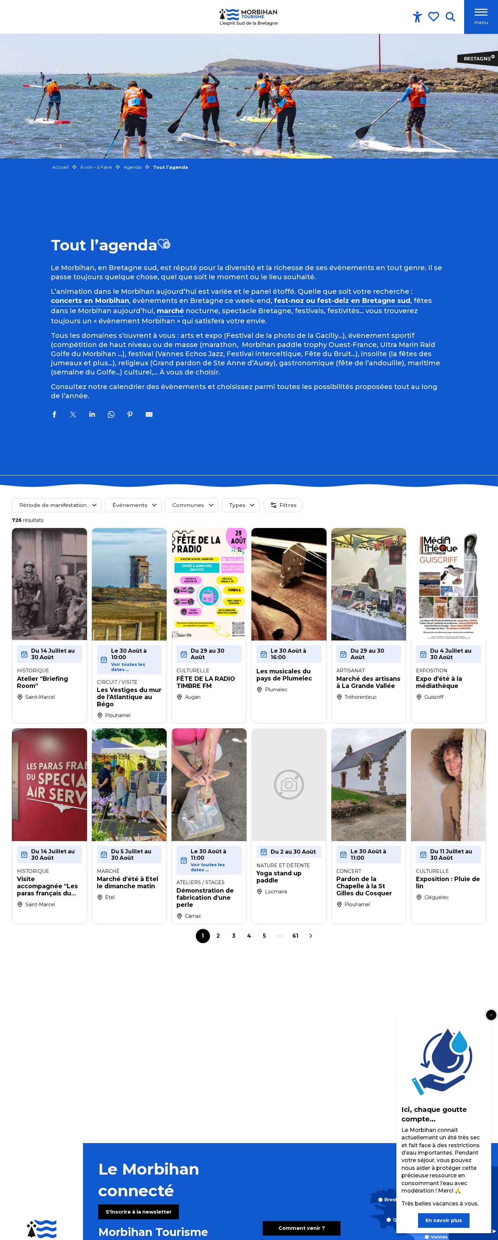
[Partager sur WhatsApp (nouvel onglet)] (111, 415)
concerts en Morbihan (90, 301)
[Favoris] (434, 16)
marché (170, 311)
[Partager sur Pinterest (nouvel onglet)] (130, 415)
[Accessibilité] (417, 17)
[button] (450, 17)
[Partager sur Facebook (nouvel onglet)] (54, 415)
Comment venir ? (301, 1228)
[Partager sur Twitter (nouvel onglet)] (73, 415)
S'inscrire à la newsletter (139, 1212)
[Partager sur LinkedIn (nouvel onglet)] (92, 415)
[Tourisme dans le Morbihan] (248, 17)
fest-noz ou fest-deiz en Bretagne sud (342, 301)
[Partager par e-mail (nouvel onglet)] (149, 415)
